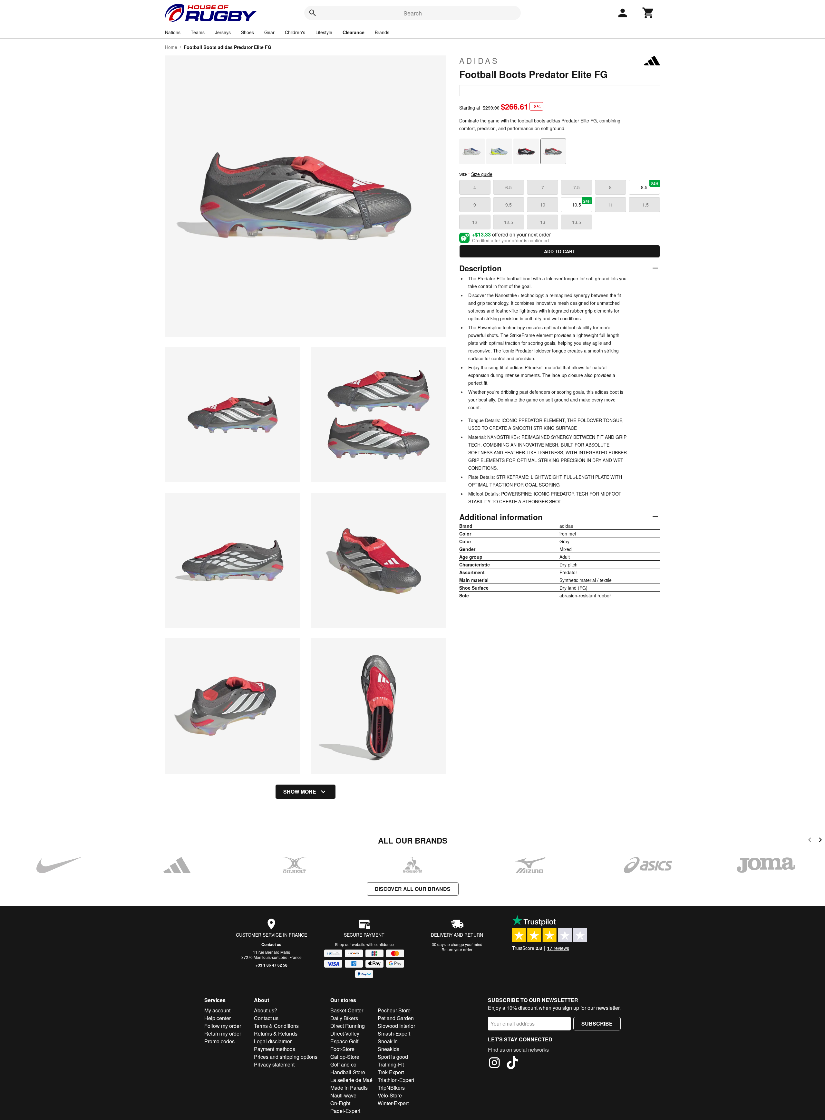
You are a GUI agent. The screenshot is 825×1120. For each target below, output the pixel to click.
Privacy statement (274, 1064)
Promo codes (219, 1041)
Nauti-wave (343, 1095)
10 (542, 204)
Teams (198, 32)
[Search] (312, 13)
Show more (299, 791)
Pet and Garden (396, 1018)
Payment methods (274, 1049)
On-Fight (340, 1103)
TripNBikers (391, 1087)
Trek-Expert (391, 1072)
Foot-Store (342, 1049)
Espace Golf (344, 1041)
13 (542, 222)
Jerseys (223, 32)
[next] (820, 840)
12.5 (508, 222)
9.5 (508, 204)
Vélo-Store (390, 1095)
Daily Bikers (344, 1018)
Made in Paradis (349, 1087)
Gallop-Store (344, 1056)
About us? (265, 1010)
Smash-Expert (394, 1033)
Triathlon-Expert (396, 1080)
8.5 (649, 185)
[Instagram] (494, 1063)
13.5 (576, 222)
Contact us (271, 944)
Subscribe (597, 1023)
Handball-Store (347, 1072)
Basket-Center (346, 1010)
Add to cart (559, 251)
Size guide (481, 174)
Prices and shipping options (285, 1056)
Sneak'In (388, 1041)
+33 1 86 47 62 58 (271, 965)
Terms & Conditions (276, 1025)
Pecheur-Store (394, 1010)
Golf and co (343, 1064)
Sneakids (388, 1049)
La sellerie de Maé (351, 1080)
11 (610, 204)
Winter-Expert (393, 1103)
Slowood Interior (396, 1025)
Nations (172, 32)
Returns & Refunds (275, 1033)
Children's (295, 32)
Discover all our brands (413, 889)
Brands (382, 32)
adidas (479, 60)
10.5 (581, 203)
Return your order (457, 949)
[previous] (809, 840)
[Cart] (648, 12)
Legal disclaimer (273, 1041)
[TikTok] (512, 1063)
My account (217, 1010)
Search (412, 13)
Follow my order (222, 1025)
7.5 (576, 187)
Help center (217, 1018)
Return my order (222, 1033)
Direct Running (347, 1025)
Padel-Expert (345, 1111)
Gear (269, 32)
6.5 (508, 187)
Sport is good (393, 1056)
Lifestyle (323, 32)
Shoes (247, 32)
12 (474, 222)
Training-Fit (391, 1064)
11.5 (644, 204)
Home (171, 47)
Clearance (353, 32)
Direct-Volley (344, 1033)
